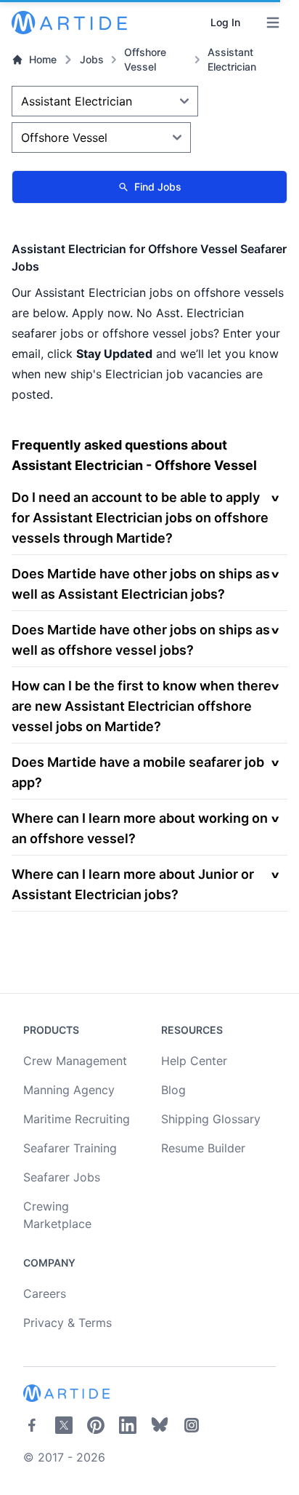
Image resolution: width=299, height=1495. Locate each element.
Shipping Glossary (211, 1119)
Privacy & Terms (67, 1322)
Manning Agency (69, 1090)
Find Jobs (157, 186)
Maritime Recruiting (76, 1119)
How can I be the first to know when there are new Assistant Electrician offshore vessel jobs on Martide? (141, 706)
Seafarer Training (70, 1148)
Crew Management (75, 1060)
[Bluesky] (159, 1425)
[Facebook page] (32, 1425)
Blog (173, 1090)
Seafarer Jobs (61, 1177)
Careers (44, 1293)
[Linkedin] (127, 1425)
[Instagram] (191, 1425)
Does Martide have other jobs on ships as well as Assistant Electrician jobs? (141, 584)
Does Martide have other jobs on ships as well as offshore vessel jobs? (141, 640)
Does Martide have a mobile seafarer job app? (138, 772)
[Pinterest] (96, 1425)
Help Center (194, 1060)
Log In (225, 22)
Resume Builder (203, 1148)
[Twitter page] (64, 1425)
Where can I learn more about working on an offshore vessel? (140, 828)
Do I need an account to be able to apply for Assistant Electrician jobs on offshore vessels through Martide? (140, 518)
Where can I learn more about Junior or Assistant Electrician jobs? (133, 884)
